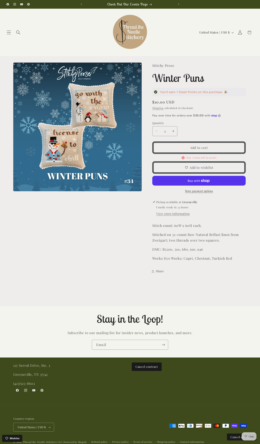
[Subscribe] (163, 345)
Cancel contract (146, 366)
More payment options (199, 191)
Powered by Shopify (75, 441)
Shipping (158, 108)
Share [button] (160, 271)
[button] (9, 32)
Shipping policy (166, 441)
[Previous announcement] (81, 4)
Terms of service (143, 441)
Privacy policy (120, 441)
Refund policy (99, 441)
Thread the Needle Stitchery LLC (43, 441)
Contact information (192, 441)
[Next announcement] (179, 4)
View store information (173, 214)
